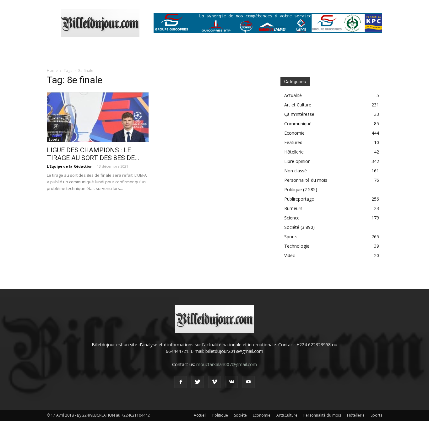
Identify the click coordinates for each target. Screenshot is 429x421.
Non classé (295, 171)
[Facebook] (180, 382)
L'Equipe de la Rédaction (70, 166)
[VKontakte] (231, 382)
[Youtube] (248, 382)
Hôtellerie (294, 152)
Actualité (293, 95)
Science (292, 218)
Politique (293, 189)
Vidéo (290, 255)
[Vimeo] (214, 382)
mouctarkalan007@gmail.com (226, 364)
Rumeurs (293, 208)
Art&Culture (286, 415)
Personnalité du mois (305, 180)
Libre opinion (297, 161)
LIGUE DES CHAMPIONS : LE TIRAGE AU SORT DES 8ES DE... (93, 154)
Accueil (200, 415)
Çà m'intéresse (299, 114)
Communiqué (298, 124)
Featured (293, 142)
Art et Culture (297, 105)
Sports (54, 139)
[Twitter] (197, 382)
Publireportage (299, 199)
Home (52, 70)
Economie (294, 133)
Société (291, 227)
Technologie (296, 246)
